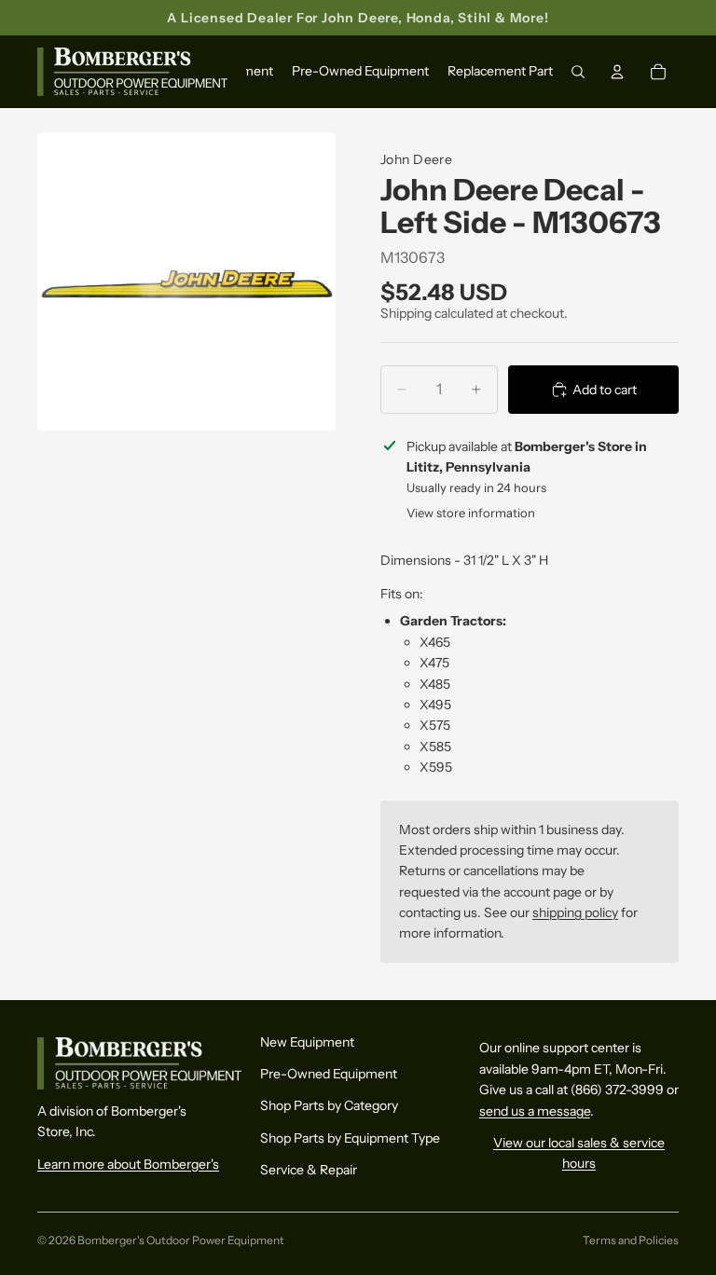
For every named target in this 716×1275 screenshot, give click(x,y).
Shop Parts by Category (329, 1105)
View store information (470, 512)
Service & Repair (308, 1169)
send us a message (534, 1110)
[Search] (578, 72)
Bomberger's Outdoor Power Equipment (180, 1240)
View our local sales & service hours (579, 1153)
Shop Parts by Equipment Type (350, 1138)
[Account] (617, 72)
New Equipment (307, 1041)
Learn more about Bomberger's (128, 1164)
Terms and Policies (631, 1240)
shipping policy (575, 912)
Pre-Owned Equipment (328, 1073)
